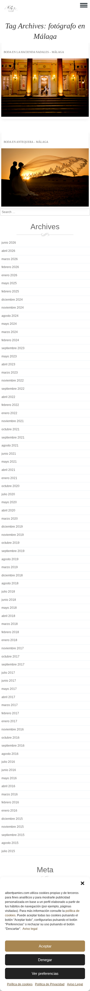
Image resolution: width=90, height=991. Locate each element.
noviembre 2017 (13, 648)
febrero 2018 (10, 632)
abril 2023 (8, 364)
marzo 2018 (10, 624)
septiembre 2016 (13, 745)
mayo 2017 (9, 689)
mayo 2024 (9, 324)
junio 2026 (9, 242)
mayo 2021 (9, 461)
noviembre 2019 (13, 535)
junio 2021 (9, 453)
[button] (82, 883)
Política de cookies (19, 984)
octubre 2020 (11, 486)
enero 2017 (9, 721)
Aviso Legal (75, 984)
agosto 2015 (10, 843)
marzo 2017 (10, 705)
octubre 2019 (11, 543)
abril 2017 (8, 697)
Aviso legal (30, 929)
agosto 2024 (10, 316)
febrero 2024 (10, 340)
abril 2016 (8, 786)
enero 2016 (9, 810)
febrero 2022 (10, 405)
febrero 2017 (10, 713)
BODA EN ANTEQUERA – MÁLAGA (26, 141)
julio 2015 (8, 851)
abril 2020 (8, 510)
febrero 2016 (10, 802)
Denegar (45, 960)
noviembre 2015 (13, 826)
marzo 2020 (10, 518)
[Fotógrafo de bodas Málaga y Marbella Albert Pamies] (11, 11)
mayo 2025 (9, 283)
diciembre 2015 (12, 819)
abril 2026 (8, 251)
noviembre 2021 (13, 421)
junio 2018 (9, 600)
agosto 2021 (10, 445)
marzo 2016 (10, 794)
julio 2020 (8, 494)
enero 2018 (9, 640)
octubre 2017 (11, 656)
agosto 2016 (10, 754)
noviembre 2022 (13, 380)
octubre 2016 (11, 737)
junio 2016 (9, 770)
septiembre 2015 (13, 835)
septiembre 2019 (13, 551)
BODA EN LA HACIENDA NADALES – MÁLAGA (34, 52)
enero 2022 (9, 413)
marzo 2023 (10, 372)
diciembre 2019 (12, 526)
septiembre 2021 (13, 437)
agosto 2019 (10, 559)
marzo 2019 (10, 567)
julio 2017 (8, 672)
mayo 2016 (9, 778)
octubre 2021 (11, 429)
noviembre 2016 (13, 729)
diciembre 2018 (12, 575)
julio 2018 (8, 591)
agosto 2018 (10, 583)
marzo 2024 (10, 332)
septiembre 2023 (13, 348)
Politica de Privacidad (49, 984)
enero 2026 (9, 275)
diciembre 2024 (12, 299)
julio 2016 (8, 762)
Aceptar (45, 946)
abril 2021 (8, 470)
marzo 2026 (10, 259)
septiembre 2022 (13, 388)
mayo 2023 (9, 356)
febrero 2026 (10, 267)
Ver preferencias (45, 973)
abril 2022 (8, 397)
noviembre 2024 (13, 307)
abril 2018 (8, 616)
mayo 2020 (9, 502)
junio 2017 (9, 680)
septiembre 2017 (13, 664)
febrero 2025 (10, 291)
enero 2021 (9, 478)
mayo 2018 (9, 607)
